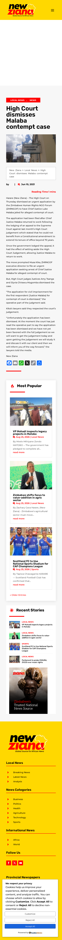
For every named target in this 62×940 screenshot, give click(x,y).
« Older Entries (18, 595)
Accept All (30, 926)
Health (16, 808)
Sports (35, 569)
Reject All (30, 920)
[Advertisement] (31, 52)
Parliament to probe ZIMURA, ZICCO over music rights (34, 661)
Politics (17, 803)
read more (19, 452)
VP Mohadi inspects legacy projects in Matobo (30, 432)
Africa (16, 839)
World (16, 844)
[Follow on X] (14, 863)
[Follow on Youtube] (20, 863)
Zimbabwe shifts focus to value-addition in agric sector (29, 497)
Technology (19, 817)
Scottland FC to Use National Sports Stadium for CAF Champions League (30, 564)
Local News (17, 100)
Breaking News (21, 772)
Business (18, 799)
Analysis (17, 781)
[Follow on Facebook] (8, 863)
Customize (30, 914)
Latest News (19, 777)
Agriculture (19, 813)
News (33, 100)
